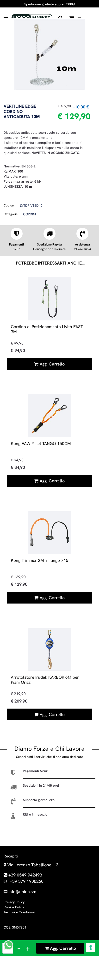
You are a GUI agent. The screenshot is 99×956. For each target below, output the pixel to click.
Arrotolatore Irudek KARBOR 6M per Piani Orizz (45, 679)
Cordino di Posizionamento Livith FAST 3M (47, 329)
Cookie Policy (14, 907)
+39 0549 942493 (25, 875)
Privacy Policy (14, 902)
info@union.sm (22, 891)
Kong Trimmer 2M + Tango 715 (39, 560)
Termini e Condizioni (19, 912)
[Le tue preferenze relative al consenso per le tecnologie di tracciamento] (90, 947)
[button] (49, 54)
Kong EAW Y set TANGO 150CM (41, 443)
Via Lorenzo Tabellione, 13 (32, 865)
